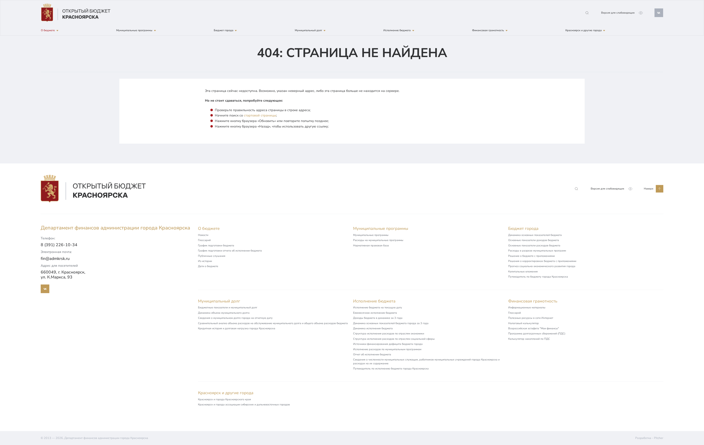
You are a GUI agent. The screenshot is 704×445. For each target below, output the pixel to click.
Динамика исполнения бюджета (373, 328)
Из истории (205, 261)
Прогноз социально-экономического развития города (541, 266)
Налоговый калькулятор (523, 323)
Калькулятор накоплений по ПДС (529, 339)
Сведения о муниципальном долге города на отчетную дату (235, 318)
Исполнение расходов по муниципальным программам (387, 349)
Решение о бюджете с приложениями (531, 256)
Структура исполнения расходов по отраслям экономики (388, 333)
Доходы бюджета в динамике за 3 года (377, 318)
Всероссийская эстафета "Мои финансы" (533, 328)
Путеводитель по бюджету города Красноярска (538, 276)
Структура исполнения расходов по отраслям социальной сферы (394, 339)
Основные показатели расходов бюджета (534, 245)
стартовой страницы (260, 115)
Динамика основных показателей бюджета (535, 235)
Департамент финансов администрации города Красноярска (115, 228)
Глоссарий (204, 240)
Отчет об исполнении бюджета (372, 354)
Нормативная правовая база (371, 245)
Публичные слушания (211, 256)
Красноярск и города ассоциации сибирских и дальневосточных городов (244, 404)
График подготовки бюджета (216, 245)
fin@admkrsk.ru (55, 258)
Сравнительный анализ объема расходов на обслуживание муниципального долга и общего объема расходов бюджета (273, 323)
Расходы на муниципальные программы (378, 240)
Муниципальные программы (370, 235)
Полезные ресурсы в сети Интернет (530, 318)
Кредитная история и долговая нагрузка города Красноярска (236, 328)
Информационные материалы (526, 307)
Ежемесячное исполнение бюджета (375, 313)
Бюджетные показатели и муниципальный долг (227, 307)
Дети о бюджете (208, 266)
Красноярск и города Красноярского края (224, 399)
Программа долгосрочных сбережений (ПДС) (536, 333)
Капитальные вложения (523, 271)
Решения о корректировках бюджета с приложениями (542, 261)
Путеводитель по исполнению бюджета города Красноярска (391, 368)
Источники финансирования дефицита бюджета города (388, 344)
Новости (203, 235)
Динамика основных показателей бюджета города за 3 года (390, 323)
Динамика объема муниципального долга (224, 313)
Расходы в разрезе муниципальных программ (537, 250)
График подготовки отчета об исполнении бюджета (230, 250)
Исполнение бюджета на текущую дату (377, 307)
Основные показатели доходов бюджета (533, 240)
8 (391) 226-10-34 (59, 245)
